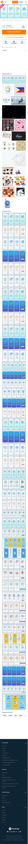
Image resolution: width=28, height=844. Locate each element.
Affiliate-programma (6, 830)
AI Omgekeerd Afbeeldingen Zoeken (10, 813)
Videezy (3, 804)
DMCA (3, 828)
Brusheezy (4, 799)
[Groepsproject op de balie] (8, 245)
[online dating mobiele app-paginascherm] (13, 409)
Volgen (23, 27)
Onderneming (5, 806)
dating (10, 768)
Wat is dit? (14, 47)
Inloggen (21, 2)
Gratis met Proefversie (14, 32)
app (16, 768)
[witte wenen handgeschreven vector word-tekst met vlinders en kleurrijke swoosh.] (9, 160)
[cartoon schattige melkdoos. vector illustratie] (8, 89)
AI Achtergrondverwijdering (8, 815)
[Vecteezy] (2, 2)
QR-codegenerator (6, 818)
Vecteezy (4, 801)
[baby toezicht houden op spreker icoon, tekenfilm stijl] (18, 256)
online (4, 768)
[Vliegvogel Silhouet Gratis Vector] (7, 205)
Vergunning (4, 826)
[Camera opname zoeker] (13, 123)
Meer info (5, 49)
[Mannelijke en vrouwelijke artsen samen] (8, 223)
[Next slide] (23, 768)
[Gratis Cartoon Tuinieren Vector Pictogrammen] (9, 170)
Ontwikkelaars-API (6, 811)
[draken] (8, 234)
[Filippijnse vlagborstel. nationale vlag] (8, 101)
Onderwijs (4, 808)
